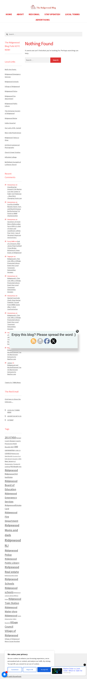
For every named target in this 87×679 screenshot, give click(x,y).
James (9, 363)
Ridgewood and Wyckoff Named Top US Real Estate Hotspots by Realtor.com (14, 354)
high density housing (11, 459)
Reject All (30, 670)
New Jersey (9, 461)
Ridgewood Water (11, 118)
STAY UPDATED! (52, 14)
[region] (29, 662)
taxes (19, 616)
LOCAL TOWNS (72, 14)
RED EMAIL (34, 14)
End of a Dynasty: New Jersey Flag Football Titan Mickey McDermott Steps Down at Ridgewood (14, 247)
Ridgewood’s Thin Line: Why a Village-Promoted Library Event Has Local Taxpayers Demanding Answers (14, 265)
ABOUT (20, 14)
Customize (14, 670)
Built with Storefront (13, 676)
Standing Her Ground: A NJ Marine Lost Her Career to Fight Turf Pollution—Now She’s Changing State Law (14, 192)
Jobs (19, 459)
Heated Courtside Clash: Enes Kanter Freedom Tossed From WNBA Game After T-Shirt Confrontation (14, 303)
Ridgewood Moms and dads (12, 530)
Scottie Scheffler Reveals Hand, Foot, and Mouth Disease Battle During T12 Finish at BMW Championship (14, 210)
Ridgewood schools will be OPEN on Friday (13, 596)
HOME (9, 14)
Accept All (44, 670)
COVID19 (8, 453)
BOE (12, 447)
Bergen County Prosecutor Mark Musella (13, 444)
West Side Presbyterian (13, 133)
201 (7, 437)
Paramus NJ (16, 464)
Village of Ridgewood (12, 86)
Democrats (15, 454)
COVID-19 (17, 450)
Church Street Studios (12, 152)
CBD (16, 446)
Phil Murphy (14, 467)
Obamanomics (9, 464)
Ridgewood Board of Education (11, 485)
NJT (14, 461)
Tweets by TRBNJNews (13, 382)
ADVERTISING (43, 19)
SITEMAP (10, 420)
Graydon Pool (17, 456)
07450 (12, 437)
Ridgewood (11, 470)
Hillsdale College (11, 157)
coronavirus (10, 450)
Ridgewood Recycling (11, 575)
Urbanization (9, 619)
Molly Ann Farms (11, 69)
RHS (20, 467)
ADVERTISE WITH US (14, 416)
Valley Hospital (10, 123)
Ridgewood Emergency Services (11, 497)
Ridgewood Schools (12, 82)
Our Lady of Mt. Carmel (13, 128)
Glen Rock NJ (9, 456)
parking (7, 467)
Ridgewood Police (11, 91)
